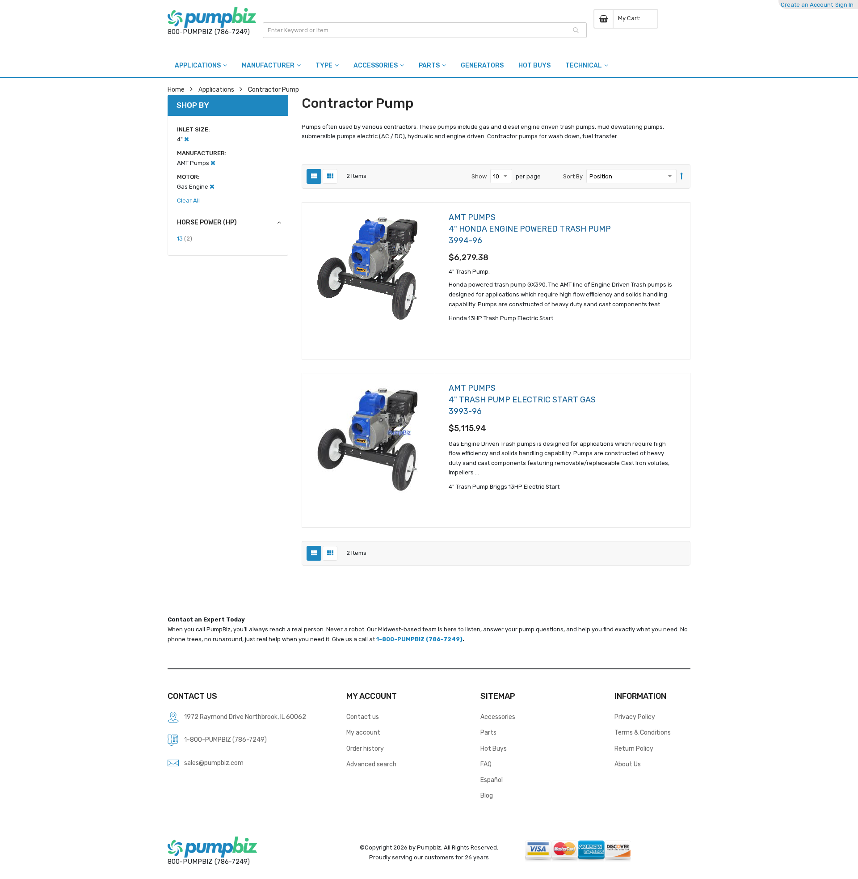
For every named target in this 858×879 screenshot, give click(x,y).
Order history (365, 748)
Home (176, 89)
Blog (486, 795)
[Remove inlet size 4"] (186, 139)
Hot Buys (493, 748)
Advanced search (371, 764)
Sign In (844, 4)
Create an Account (807, 4)
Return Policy (633, 748)
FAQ (486, 764)
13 (184, 238)
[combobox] (425, 30)
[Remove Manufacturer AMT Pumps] (212, 163)
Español (491, 779)
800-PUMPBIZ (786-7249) (209, 32)
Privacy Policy (634, 716)
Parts (488, 732)
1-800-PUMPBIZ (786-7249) (419, 639)
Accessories (497, 716)
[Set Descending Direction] (681, 177)
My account (363, 732)
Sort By (573, 176)
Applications (216, 89)
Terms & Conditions (642, 732)
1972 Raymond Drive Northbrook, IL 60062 (245, 716)
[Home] (212, 17)
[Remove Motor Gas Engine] (212, 186)
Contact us (362, 716)
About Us (627, 764)
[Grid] (330, 176)
